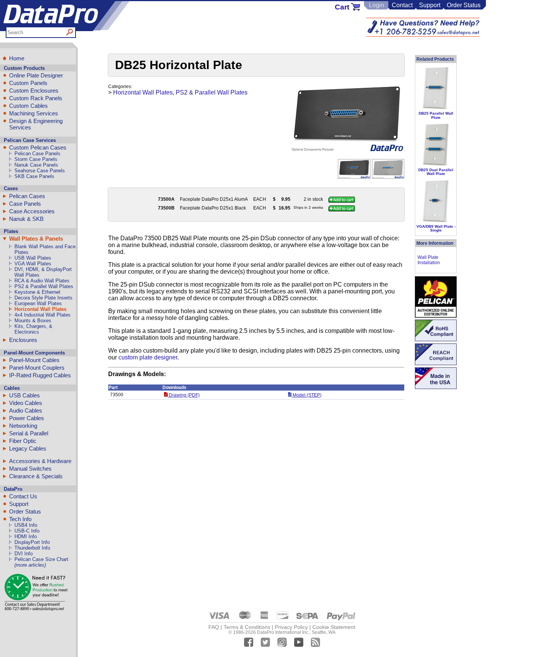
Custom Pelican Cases (37, 147)
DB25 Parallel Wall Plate (436, 115)
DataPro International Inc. (283, 632)
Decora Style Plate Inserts (43, 298)
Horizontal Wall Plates (40, 309)
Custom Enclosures (33, 90)
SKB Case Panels (34, 176)
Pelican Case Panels (37, 153)
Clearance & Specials (36, 476)
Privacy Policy (291, 627)
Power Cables (26, 418)
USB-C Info (26, 531)
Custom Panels (28, 83)
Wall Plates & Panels (36, 238)
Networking (23, 425)
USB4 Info (25, 525)
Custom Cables (28, 105)
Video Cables (25, 403)
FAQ (213, 627)
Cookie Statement (333, 627)
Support (429, 5)
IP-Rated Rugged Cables (40, 375)
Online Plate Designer (36, 75)
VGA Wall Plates (32, 263)
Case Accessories (32, 211)
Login (376, 5)
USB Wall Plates (32, 258)
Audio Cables (25, 410)
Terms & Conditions (247, 627)
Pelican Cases (27, 196)
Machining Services (33, 113)
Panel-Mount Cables (34, 360)
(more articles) (30, 565)
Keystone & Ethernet (37, 292)
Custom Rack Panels (35, 98)
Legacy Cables (27, 448)
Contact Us (23, 496)
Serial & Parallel (28, 433)
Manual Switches (30, 468)
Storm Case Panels (35, 159)
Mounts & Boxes (32, 320)
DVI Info (23, 553)
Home (16, 58)
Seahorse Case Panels (39, 170)
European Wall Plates (38, 303)
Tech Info (20, 519)
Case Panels (25, 203)
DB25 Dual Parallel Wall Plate (435, 172)
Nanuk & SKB (26, 219)
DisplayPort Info (32, 542)
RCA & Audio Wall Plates (41, 281)
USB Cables (24, 395)
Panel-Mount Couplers (37, 367)
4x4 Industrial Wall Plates (42, 315)
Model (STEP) (307, 395)
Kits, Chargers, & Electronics (33, 329)
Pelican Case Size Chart (41, 559)
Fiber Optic (22, 441)
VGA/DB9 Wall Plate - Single (436, 228)
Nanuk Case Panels (36, 165)
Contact (402, 5)
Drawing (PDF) (183, 395)
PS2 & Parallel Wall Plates (43, 286)
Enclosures (23, 340)
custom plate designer (147, 357)
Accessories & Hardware (40, 461)
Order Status (464, 5)
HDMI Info (25, 536)
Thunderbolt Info (32, 548)
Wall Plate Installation (429, 260)
